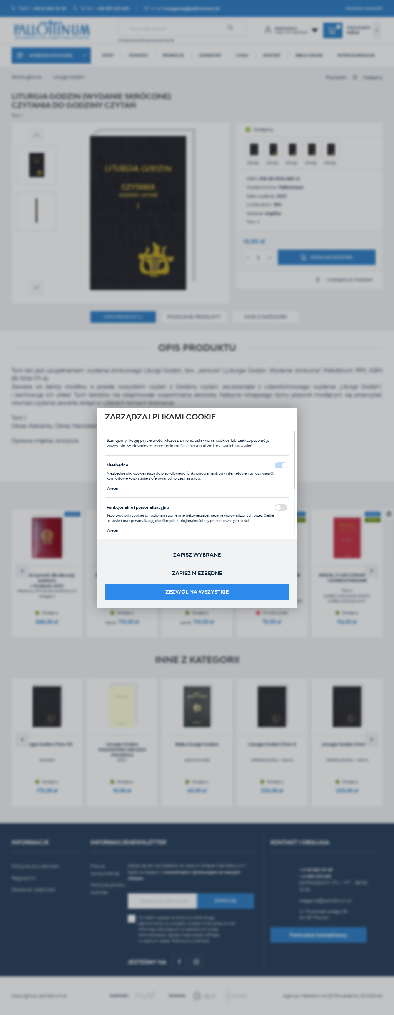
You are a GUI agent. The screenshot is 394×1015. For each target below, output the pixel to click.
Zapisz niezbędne (197, 573)
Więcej (112, 488)
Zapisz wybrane (197, 555)
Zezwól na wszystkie (197, 592)
